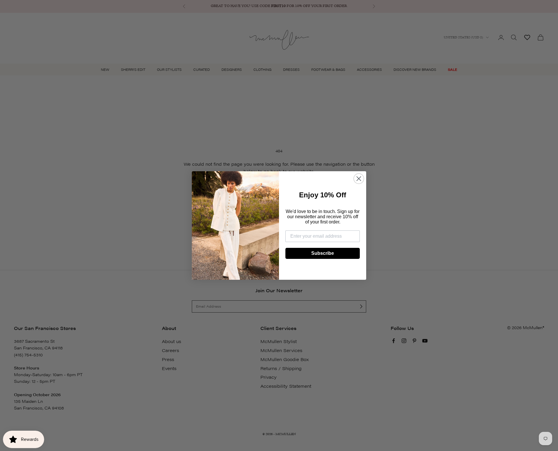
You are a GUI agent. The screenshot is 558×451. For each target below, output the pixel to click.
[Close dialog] (359, 179)
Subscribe (322, 253)
